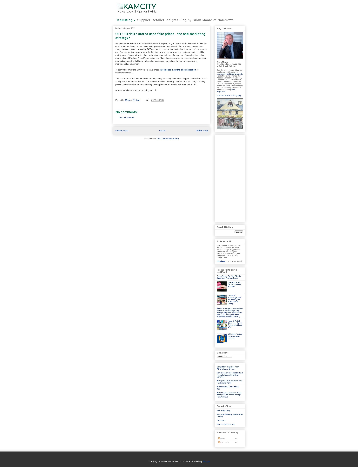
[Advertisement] (230, 178)
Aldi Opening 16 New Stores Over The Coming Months (229, 382)
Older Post (202, 130)
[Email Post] (147, 100)
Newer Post (121, 130)
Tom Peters (221, 420)
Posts (222, 438)
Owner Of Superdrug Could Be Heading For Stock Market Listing (234, 300)
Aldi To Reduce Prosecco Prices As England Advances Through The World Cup (229, 395)
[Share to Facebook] (160, 100)
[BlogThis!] (155, 100)
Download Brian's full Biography (229, 95)
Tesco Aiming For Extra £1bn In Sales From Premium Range (229, 277)
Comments (224, 443)
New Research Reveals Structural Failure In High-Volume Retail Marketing (230, 375)
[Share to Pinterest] (163, 100)
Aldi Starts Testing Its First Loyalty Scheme (235, 336)
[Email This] (152, 100)
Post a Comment (126, 117)
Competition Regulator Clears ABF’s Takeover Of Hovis (228, 368)
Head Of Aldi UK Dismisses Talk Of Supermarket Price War (235, 324)
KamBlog (126, 20)
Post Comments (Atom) (168, 138)
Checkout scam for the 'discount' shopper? (234, 284)
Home (162, 130)
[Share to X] (157, 100)
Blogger (206, 461)
